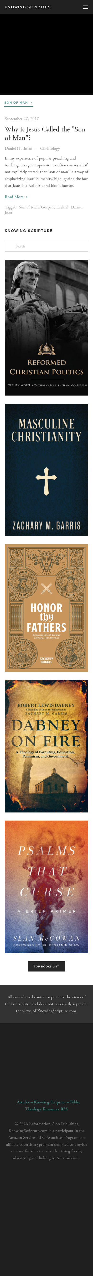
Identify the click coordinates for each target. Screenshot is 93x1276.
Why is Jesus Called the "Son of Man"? (45, 134)
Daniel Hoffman (18, 148)
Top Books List (46, 966)
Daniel (76, 207)
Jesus (9, 212)
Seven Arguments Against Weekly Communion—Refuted (47, 63)
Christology (50, 148)
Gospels (47, 207)
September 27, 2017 (22, 118)
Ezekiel (62, 207)
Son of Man (29, 207)
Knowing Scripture (28, 7)
